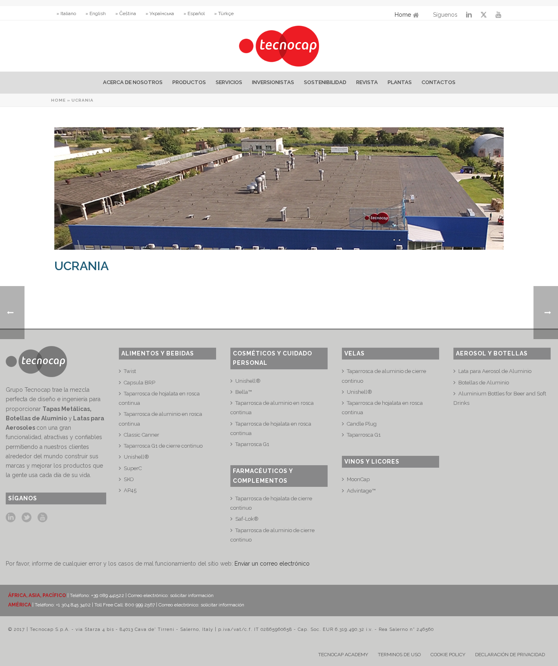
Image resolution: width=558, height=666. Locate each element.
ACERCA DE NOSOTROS (133, 82)
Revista (367, 82)
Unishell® (136, 457)
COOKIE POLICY (448, 654)
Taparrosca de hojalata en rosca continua (159, 398)
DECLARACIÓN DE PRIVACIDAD (510, 654)
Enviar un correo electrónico (272, 563)
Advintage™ (361, 491)
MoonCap (358, 479)
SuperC (133, 468)
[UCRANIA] (279, 188)
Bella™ (243, 392)
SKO (129, 479)
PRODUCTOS (189, 82)
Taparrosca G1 (252, 444)
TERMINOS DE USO (399, 654)
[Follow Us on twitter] (26, 518)
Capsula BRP (139, 383)
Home (403, 14)
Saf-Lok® (247, 519)
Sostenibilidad (325, 82)
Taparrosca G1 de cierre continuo (163, 446)
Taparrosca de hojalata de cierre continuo (271, 503)
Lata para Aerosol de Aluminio (494, 371)
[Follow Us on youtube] (42, 518)
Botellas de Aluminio (483, 383)
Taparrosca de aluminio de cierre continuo (272, 535)
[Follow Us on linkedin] (11, 518)
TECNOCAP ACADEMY (343, 654)
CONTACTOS (438, 82)
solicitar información (192, 595)
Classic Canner (141, 435)
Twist (130, 371)
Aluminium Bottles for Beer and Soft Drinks (499, 398)
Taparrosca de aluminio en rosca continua (160, 418)
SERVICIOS (229, 82)
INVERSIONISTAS (273, 82)
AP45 (130, 490)
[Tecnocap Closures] (279, 45)
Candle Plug (362, 424)
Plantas (400, 82)
